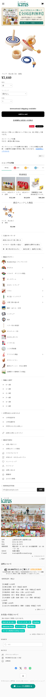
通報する (41, 156)
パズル (9, 291)
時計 (8, 320)
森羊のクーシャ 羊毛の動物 (17, 366)
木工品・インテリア (14, 297)
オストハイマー (12, 360)
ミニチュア (11, 314)
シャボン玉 (11, 343)
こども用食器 (11, 349)
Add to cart (23, 114)
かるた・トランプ (13, 285)
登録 (40, 490)
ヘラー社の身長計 (13, 325)
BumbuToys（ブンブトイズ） (17, 262)
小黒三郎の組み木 (13, 302)
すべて (7, 168)
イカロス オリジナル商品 (16, 273)
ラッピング (5, 90)
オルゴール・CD (12, 331)
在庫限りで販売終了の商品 (16, 372)
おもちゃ (10, 268)
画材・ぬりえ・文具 (14, 308)
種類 (3, 82)
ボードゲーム (11, 279)
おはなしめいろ (12, 337)
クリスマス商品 (12, 354)
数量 (3, 98)
